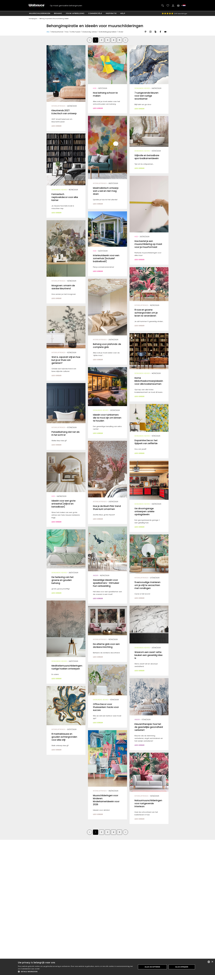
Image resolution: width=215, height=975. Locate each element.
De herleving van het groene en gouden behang (63, 580)
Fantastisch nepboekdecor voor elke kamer (65, 197)
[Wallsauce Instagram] (150, 33)
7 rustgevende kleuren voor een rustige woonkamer (146, 95)
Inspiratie (111, 13)
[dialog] (107, 967)
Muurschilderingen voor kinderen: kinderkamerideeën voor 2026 (106, 800)
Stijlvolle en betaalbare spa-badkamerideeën (146, 157)
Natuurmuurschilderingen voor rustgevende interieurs (148, 803)
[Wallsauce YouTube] (165, 33)
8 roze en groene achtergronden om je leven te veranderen (146, 312)
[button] (76, 971)
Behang (58, 13)
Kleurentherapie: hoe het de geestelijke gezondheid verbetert (148, 727)
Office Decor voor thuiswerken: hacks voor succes (106, 707)
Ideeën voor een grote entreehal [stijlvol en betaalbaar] (64, 503)
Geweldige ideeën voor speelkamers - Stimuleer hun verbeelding (106, 583)
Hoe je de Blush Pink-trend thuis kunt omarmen (107, 508)
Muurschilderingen (39, 13)
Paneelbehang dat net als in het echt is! (66, 433)
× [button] (212, 962)
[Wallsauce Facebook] (160, 33)
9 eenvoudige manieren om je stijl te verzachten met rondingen (147, 585)
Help (122, 13)
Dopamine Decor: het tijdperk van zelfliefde (146, 442)
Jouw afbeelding (75, 13)
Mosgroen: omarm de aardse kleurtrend (63, 287)
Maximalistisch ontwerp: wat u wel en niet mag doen (106, 190)
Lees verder (35, 969)
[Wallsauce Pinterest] (145, 33)
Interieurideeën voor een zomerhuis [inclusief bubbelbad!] (106, 258)
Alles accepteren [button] (152, 967)
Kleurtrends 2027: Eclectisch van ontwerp (64, 112)
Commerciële (95, 13)
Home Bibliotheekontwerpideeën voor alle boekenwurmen (148, 380)
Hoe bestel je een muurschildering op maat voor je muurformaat (148, 244)
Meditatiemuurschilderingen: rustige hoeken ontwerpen (67, 667)
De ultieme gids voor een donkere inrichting (106, 646)
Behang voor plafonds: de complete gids (107, 346)
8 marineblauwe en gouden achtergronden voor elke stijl (64, 736)
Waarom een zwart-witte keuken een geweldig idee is (148, 655)
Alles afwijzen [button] (181, 967)
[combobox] (209, 962)
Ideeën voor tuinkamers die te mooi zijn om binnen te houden (107, 417)
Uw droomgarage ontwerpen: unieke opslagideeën (144, 511)
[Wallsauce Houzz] (155, 33)
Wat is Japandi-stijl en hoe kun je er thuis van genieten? (66, 360)
